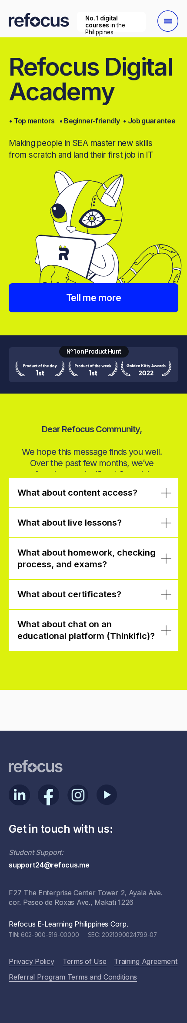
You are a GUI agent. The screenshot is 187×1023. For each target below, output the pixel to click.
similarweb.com (110, 45)
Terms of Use (85, 961)
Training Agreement (145, 961)
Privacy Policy (31, 961)
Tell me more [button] (93, 297)
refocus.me (97, 52)
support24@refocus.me (49, 865)
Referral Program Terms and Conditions (73, 977)
